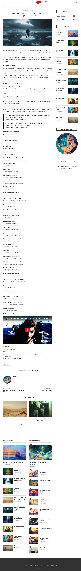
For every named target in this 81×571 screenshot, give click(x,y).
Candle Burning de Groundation (61, 41)
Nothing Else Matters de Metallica (45, 471)
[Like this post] (30, 370)
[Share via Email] (37, 370)
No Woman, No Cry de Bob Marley (46, 529)
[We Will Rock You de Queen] (33, 521)
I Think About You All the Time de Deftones (61, 71)
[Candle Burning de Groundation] (73, 43)
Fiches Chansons (66, 16)
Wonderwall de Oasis (45, 480)
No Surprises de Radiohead (44, 510)
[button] (5, 413)
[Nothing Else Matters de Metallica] (33, 473)
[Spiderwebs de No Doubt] (73, 110)
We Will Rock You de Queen (45, 519)
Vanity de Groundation (59, 60)
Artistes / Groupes (13, 7)
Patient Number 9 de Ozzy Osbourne (61, 79)
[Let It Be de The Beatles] (33, 502)
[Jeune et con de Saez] (33, 550)
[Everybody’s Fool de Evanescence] (73, 53)
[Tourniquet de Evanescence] (73, 91)
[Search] (77, 2)
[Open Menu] (4, 2)
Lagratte (27, 565)
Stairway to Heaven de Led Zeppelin (38, 463)
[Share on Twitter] (33, 370)
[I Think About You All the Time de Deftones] (15, 409)
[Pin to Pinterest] (35, 370)
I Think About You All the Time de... (15, 419)
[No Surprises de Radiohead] (33, 512)
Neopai (15, 376)
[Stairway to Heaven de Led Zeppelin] (40, 452)
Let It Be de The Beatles (44, 500)
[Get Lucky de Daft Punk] (33, 492)
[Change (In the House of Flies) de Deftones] (40, 409)
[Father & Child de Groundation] (73, 33)
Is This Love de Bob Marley (60, 99)
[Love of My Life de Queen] (33, 540)
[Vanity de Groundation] (73, 62)
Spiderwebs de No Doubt (61, 108)
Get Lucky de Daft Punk (45, 491)
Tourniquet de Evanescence (60, 89)
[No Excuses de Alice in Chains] (73, 120)
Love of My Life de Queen (45, 538)
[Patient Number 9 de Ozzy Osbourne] (73, 81)
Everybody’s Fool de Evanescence (60, 51)
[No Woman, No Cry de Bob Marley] (33, 531)
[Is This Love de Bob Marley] (73, 101)
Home (4, 7)
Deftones (22, 7)
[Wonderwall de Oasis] (33, 483)
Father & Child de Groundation (60, 31)
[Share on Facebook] (32, 370)
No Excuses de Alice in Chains (60, 118)
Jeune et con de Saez (46, 547)
